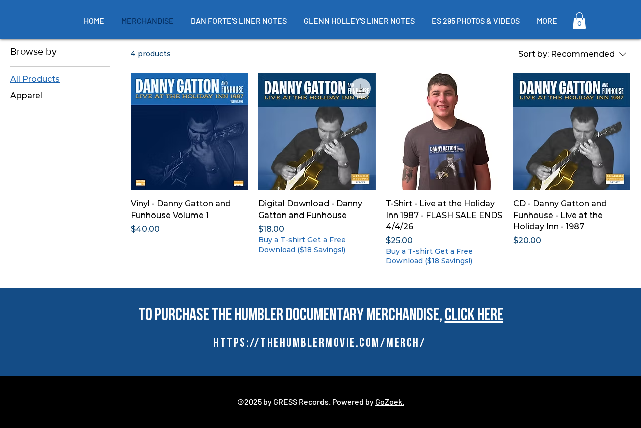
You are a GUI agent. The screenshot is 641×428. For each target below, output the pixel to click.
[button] (579, 20)
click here (474, 316)
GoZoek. (389, 401)
